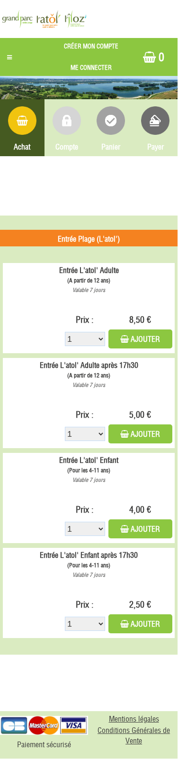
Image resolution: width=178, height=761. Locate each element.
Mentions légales (134, 718)
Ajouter (145, 339)
